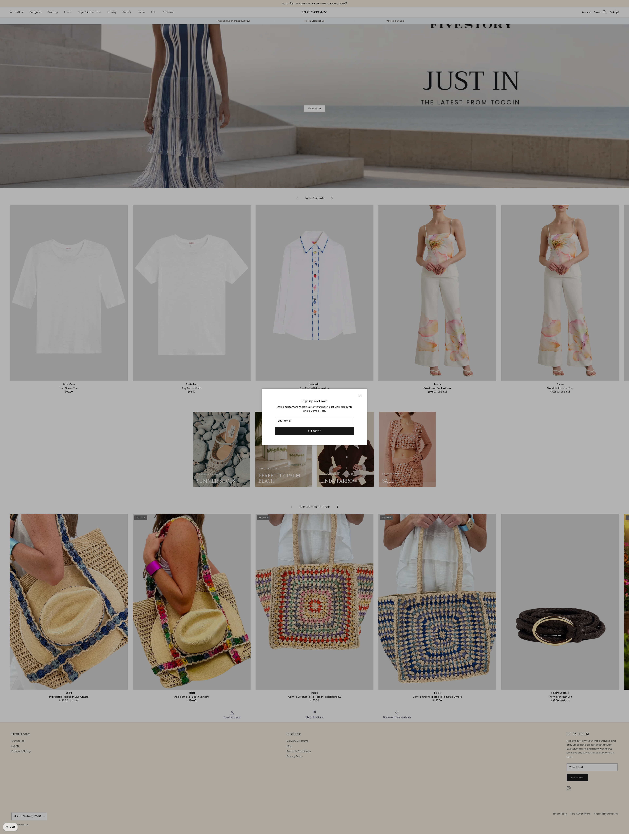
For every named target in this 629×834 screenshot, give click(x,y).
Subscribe (314, 431)
